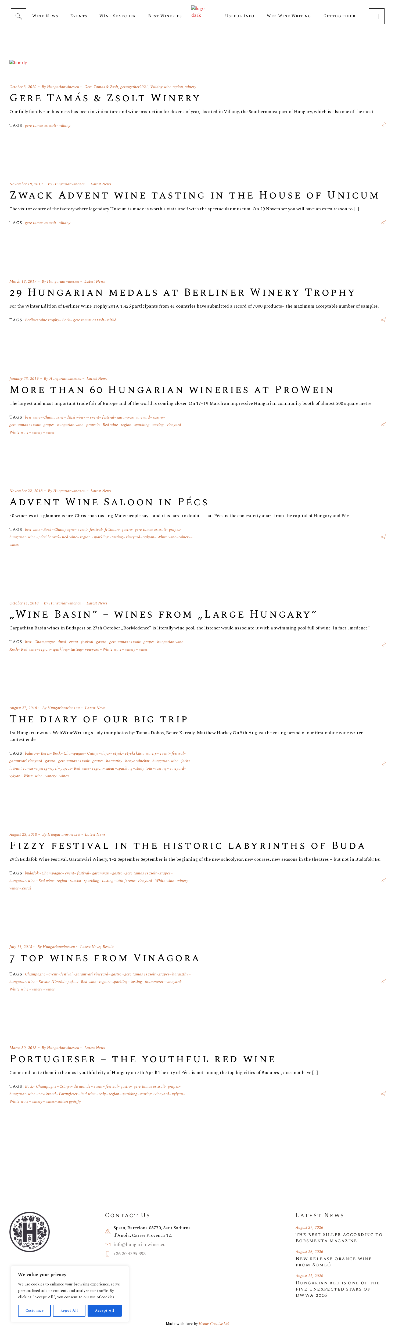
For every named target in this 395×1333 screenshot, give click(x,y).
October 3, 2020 (23, 87)
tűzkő (111, 320)
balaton (31, 753)
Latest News (101, 184)
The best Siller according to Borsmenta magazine (339, 1237)
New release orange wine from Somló (334, 1262)
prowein (93, 425)
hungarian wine (70, 425)
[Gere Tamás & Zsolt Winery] (18, 65)
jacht (185, 761)
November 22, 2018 (26, 491)
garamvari (100, 873)
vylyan (148, 537)
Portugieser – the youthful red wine (142, 1059)
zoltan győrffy (69, 1101)
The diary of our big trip (99, 719)
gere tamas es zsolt (40, 126)
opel (54, 768)
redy (102, 1094)
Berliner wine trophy (42, 320)
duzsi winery (77, 417)
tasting (158, 425)
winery (190, 87)
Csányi (92, 753)
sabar (110, 768)
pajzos (65, 768)
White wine (18, 432)
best (28, 642)
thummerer (154, 982)
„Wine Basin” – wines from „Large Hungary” (163, 614)
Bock (66, 320)
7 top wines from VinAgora (104, 958)
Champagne (53, 417)
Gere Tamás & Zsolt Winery (105, 98)
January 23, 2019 (24, 379)
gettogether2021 (134, 87)
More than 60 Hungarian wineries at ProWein (172, 390)
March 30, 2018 (23, 1048)
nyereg (41, 768)
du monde (82, 1086)
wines (50, 432)
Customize (35, 1310)
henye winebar (137, 761)
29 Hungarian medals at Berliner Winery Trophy (182, 292)
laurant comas (21, 768)
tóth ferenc (125, 881)
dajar (105, 753)
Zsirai (26, 888)
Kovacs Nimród (51, 982)
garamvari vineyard (133, 417)
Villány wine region (166, 87)
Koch (13, 649)
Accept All (104, 1310)
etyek (117, 753)
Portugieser (68, 1094)
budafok (32, 873)
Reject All (69, 1310)
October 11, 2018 (24, 603)
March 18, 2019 (23, 281)
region (126, 425)
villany (64, 126)
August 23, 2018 (23, 834)
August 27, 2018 (23, 708)
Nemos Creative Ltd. (214, 1324)
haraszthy (114, 761)
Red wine (110, 425)
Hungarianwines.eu (63, 87)
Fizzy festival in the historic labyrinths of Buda (187, 846)
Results (108, 947)
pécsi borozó (48, 537)
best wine (32, 417)
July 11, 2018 (20, 947)
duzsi (62, 642)
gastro (158, 417)
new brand (47, 1094)
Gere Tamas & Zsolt (101, 87)
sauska (75, 881)
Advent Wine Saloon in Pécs (109, 502)
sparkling (141, 425)
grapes (49, 425)
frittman (112, 530)
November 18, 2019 (26, 184)
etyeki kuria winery (141, 753)
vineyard (174, 425)
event (94, 417)
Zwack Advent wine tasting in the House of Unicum (194, 195)
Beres (45, 753)
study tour (143, 768)
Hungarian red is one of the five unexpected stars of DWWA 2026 (338, 1289)
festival (108, 417)
